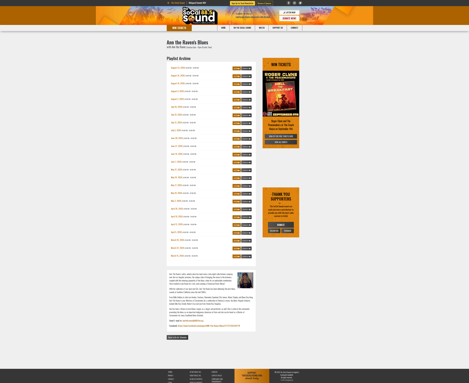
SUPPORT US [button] (277, 27)
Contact (171, 379)
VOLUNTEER (274, 230)
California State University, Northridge (253, 16)
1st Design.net (289, 380)
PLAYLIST (245, 68)
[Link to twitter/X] (300, 3)
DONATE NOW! (289, 18)
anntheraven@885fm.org (192, 320)
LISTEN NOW (290, 12)
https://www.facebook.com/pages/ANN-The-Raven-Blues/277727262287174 (209, 325)
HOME (223, 27)
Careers (214, 372)
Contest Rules (217, 375)
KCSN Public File (195, 372)
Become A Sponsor (264, 3)
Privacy (170, 375)
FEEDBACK (287, 230)
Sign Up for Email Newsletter (242, 3)
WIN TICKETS (179, 28)
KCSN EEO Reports (196, 379)
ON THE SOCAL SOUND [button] (242, 27)
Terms (170, 372)
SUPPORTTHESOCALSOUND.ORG (252, 375)
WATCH (262, 27)
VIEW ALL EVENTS (281, 142)
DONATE (281, 225)
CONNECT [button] (294, 27)
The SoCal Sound (178, 2)
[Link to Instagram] (294, 3)
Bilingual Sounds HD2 (197, 2)
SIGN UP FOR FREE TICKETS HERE (281, 136)
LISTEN (236, 68)
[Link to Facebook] (289, 3)
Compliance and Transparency (217, 380)
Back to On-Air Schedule (177, 337)
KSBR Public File (195, 375)
